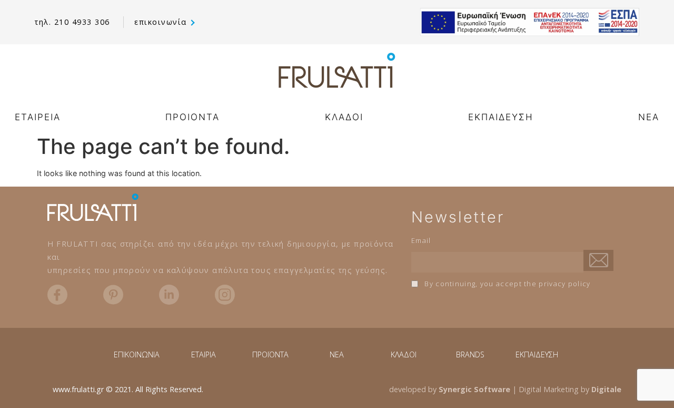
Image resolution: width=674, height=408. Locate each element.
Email (421, 240)
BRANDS (470, 354)
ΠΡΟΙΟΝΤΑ (192, 117)
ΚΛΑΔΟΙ (344, 117)
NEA (648, 117)
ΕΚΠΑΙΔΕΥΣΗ (500, 117)
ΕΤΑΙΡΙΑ (203, 354)
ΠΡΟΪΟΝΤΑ (270, 354)
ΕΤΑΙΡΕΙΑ (38, 117)
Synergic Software (474, 389)
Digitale (606, 389)
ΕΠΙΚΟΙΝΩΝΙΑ (137, 354)
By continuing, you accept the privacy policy (506, 283)
